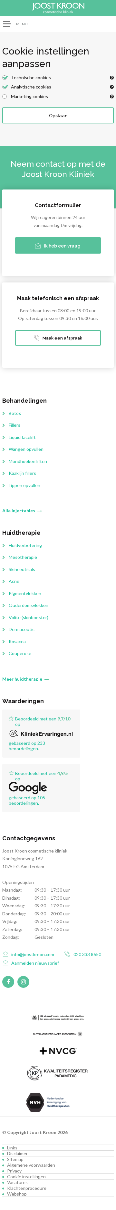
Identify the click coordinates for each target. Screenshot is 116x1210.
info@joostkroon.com (32, 954)
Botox (15, 413)
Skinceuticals (22, 569)
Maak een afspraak (62, 338)
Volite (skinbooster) (28, 617)
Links (12, 1147)
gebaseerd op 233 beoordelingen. (27, 745)
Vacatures (17, 1182)
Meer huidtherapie (22, 679)
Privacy (14, 1170)
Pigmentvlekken (25, 593)
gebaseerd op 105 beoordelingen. (27, 800)
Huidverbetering (25, 545)
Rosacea (17, 641)
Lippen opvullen (24, 485)
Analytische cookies (30, 86)
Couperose (20, 653)
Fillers (14, 425)
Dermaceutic (21, 629)
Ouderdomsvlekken (28, 605)
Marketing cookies (29, 96)
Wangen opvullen (26, 449)
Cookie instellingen (26, 1176)
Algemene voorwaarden (31, 1165)
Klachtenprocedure (26, 1188)
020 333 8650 (87, 954)
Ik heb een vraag (62, 245)
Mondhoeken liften (28, 461)
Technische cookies (30, 77)
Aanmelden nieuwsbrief (35, 963)
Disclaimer (17, 1153)
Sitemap (15, 1159)
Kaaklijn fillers (22, 473)
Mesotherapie (23, 557)
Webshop (17, 1194)
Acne (14, 581)
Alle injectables (18, 510)
